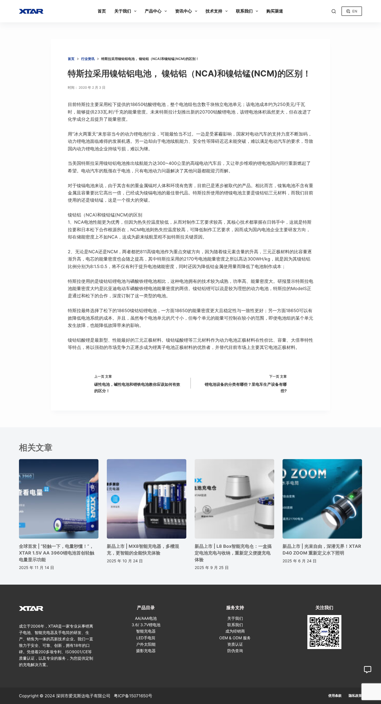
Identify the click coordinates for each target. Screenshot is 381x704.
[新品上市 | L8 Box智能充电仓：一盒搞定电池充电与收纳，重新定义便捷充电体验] (234, 499)
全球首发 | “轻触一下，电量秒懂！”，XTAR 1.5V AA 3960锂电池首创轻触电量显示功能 (56, 552)
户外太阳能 (146, 644)
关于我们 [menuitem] (122, 11)
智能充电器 (146, 631)
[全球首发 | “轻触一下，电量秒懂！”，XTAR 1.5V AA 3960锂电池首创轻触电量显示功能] (58, 499)
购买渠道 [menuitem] (274, 11)
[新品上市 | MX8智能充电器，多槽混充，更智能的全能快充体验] (146, 499)
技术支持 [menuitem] (214, 11)
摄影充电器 (146, 650)
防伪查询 (235, 650)
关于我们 (235, 618)
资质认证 (235, 644)
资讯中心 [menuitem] (183, 11)
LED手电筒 (145, 637)
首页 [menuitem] (102, 11)
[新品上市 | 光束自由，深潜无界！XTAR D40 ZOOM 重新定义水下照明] (322, 499)
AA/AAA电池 (146, 618)
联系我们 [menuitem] (244, 11)
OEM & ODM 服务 (235, 637)
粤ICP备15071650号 (133, 695)
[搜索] (334, 11)
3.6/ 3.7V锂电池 (146, 624)
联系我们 (235, 624)
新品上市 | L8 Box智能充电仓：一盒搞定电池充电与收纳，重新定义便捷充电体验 (233, 552)
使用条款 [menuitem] (335, 695)
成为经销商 (235, 631)
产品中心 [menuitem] (153, 11)
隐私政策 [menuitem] (355, 695)
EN (354, 11)
